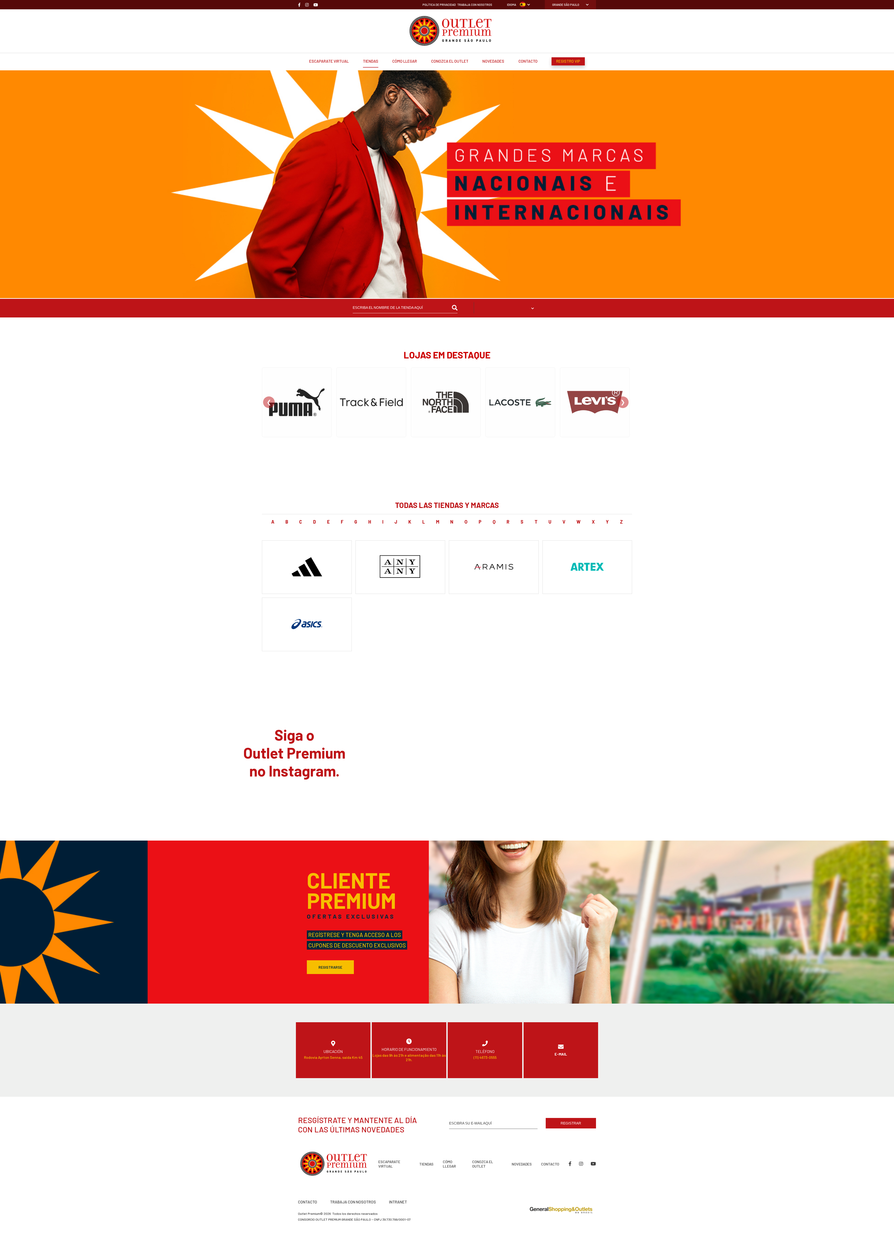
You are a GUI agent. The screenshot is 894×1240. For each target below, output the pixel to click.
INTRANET (398, 1201)
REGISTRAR (571, 1123)
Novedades (493, 61)
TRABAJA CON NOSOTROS (353, 1201)
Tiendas (370, 61)
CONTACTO (307, 1201)
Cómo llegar (404, 61)
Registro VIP (568, 61)
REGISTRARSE (330, 967)
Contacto (528, 61)
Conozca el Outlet (449, 61)
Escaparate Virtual (329, 61)
